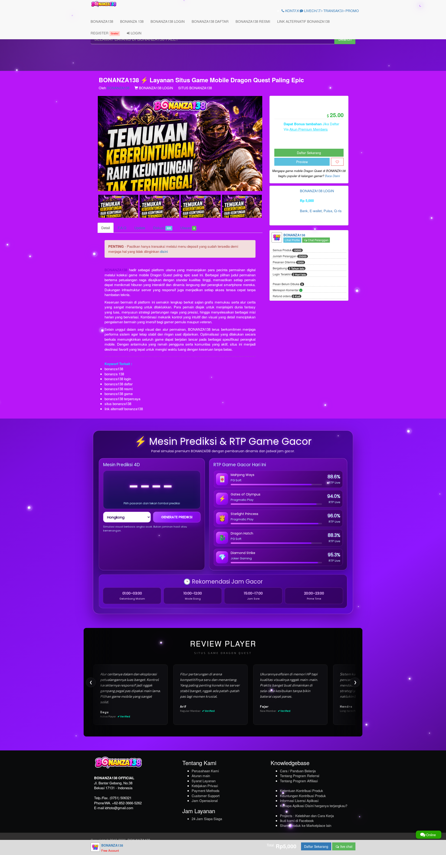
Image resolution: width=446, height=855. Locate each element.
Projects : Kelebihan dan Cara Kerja (307, 815)
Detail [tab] (105, 227)
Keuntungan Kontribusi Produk (303, 795)
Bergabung (288, 268)
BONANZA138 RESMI (253, 21)
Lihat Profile (292, 240)
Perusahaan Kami (205, 770)
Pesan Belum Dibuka (288, 284)
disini (164, 251)
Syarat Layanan (204, 780)
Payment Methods (206, 790)
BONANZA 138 (132, 21)
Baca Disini (332, 176)
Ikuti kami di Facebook (297, 820)
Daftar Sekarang (309, 152)
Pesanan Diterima (288, 262)
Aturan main (201, 775)
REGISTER (104, 32)
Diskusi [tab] (162, 227)
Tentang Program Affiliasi (299, 780)
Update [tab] (139, 227)
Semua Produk (287, 250)
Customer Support (206, 795)
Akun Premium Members (308, 129)
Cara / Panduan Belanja (298, 770)
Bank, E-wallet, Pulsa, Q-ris (321, 210)
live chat (345, 846)
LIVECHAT (312, 10)
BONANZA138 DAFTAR (210, 21)
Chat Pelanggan (317, 240)
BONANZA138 (102, 21)
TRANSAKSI (332, 10)
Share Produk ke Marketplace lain (305, 825)
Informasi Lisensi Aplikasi (299, 800)
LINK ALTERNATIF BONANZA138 (303, 21)
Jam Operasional (205, 800)
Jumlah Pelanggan (290, 256)
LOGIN (135, 32)
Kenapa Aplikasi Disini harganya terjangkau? (313, 805)
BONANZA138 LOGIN (168, 21)
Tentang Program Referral (299, 775)
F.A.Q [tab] (122, 227)
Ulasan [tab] (187, 227)
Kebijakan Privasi (205, 785)
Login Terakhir (289, 274)
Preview (302, 161)
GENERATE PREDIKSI (176, 517)
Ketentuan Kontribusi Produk (301, 790)
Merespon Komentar (287, 290)
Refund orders (286, 296)
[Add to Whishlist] (337, 162)
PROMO (351, 10)
